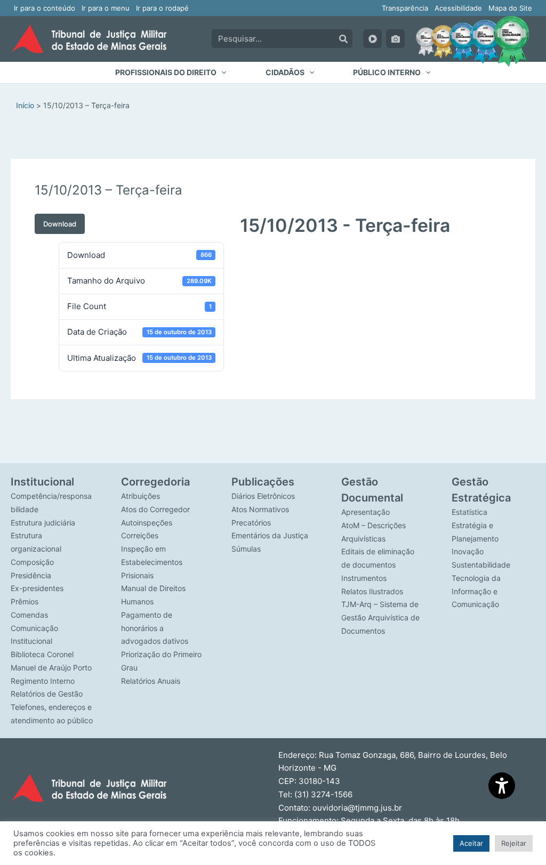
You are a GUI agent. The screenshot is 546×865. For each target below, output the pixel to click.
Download (59, 224)
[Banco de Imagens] (395, 38)
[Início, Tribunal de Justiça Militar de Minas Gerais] (89, 39)
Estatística (469, 511)
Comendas (29, 614)
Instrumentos (364, 578)
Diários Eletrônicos (263, 495)
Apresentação (365, 511)
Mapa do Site (510, 8)
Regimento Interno (43, 680)
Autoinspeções (146, 522)
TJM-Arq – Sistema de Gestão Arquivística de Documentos (380, 617)
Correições (139, 535)
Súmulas (246, 548)
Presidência (31, 575)
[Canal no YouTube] (372, 38)
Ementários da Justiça (269, 535)
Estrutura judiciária (43, 522)
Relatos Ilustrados (372, 591)
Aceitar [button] (471, 843)
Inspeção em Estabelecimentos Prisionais (151, 562)
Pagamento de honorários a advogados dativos (154, 628)
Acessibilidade (458, 8)
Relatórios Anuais (150, 680)
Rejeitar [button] (513, 843)
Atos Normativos (260, 509)
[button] (171, 72)
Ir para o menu (106, 8)
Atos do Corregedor (155, 509)
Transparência (405, 8)
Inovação (468, 551)
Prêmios (24, 601)
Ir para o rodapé (162, 8)
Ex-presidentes (37, 588)
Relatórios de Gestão (47, 693)
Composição (32, 562)
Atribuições (140, 495)
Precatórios (251, 522)
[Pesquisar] (343, 38)
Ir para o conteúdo (44, 8)
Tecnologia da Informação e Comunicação (476, 591)
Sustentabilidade (481, 564)
